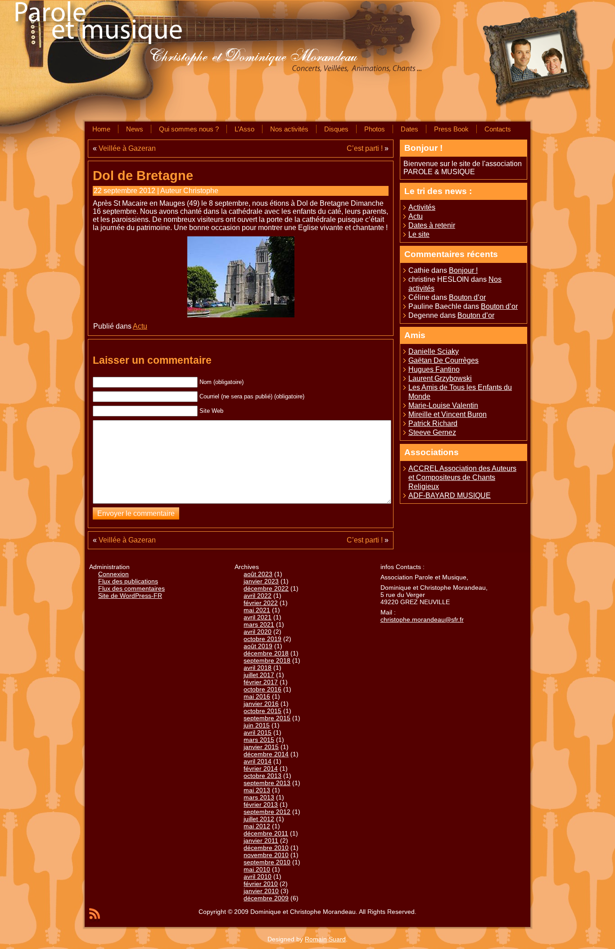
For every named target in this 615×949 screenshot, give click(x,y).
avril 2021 (257, 617)
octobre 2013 (262, 775)
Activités (421, 207)
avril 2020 (257, 631)
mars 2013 (259, 797)
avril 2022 (257, 595)
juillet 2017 (259, 674)
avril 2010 (257, 876)
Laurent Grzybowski (440, 378)
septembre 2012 (267, 811)
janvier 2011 (261, 840)
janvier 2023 (261, 581)
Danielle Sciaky (433, 351)
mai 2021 (257, 610)
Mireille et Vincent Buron (447, 414)
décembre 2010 (266, 847)
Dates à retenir (431, 225)
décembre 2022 (266, 588)
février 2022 (261, 602)
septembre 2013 (267, 782)
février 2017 (261, 682)
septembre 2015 (267, 718)
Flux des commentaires (131, 588)
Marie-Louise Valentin (443, 405)
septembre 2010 (267, 862)
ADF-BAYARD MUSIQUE (449, 495)
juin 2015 (257, 725)
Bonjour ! (463, 270)
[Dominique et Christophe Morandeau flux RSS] (94, 915)
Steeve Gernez (432, 432)
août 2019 (258, 646)
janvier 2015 (261, 746)
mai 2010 (257, 869)
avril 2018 (257, 667)
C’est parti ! (365, 148)
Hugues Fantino (434, 369)
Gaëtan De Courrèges (443, 360)
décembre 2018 (266, 653)
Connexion (113, 574)
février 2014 (261, 768)
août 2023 (258, 574)
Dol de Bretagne (143, 175)
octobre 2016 (262, 689)
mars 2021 (259, 624)
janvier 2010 (261, 891)
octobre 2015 (262, 710)
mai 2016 (257, 696)
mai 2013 (257, 790)
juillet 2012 (259, 818)
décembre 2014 (266, 754)
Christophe (200, 190)
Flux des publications (128, 581)
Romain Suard (325, 939)
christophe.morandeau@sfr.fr (422, 619)
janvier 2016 (261, 703)
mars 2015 (259, 739)
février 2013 (261, 804)
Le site (419, 234)
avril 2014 (257, 761)
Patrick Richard (432, 423)
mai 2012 (257, 826)
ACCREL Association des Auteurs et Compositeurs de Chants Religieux (462, 477)
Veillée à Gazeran (127, 148)
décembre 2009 (266, 898)
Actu (140, 326)
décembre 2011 (266, 833)
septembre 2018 (267, 660)
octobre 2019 (262, 638)
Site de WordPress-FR (130, 595)
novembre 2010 (266, 855)
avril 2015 (257, 732)
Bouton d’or (467, 297)
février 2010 (261, 883)
